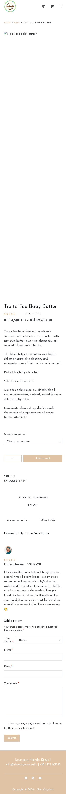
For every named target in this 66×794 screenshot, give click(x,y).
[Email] (40, 778)
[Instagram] (26, 778)
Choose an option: (15, 434)
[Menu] (60, 6)
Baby (22, 481)
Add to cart (43, 458)
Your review (11, 683)
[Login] (43, 6)
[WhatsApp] (33, 778)
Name (8, 650)
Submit (12, 738)
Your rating (8, 640)
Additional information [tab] (33, 497)
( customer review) (33, 314)
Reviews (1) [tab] (33, 505)
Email (8, 667)
